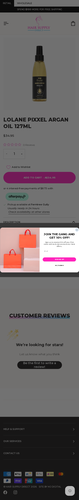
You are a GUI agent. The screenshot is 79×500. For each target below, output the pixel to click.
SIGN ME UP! (59, 259)
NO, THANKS (59, 265)
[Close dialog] (77, 230)
